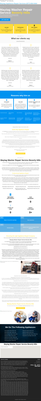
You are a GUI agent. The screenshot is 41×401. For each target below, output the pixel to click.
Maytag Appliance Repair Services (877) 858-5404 (18, 3)
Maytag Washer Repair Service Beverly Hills (20, 160)
